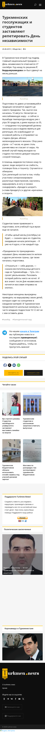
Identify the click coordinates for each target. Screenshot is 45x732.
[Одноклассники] (3, 698)
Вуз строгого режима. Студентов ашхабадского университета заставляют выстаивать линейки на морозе (11, 426)
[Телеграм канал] (7, 698)
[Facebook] (15, 698)
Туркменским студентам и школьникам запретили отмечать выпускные (31, 423)
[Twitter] (22, 698)
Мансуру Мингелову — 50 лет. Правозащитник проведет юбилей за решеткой (18, 570)
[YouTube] (19, 698)
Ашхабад (6, 319)
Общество (16, 49)
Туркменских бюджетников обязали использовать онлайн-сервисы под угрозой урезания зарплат (10, 472)
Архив (4, 688)
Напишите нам (13, 707)
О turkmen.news (8, 684)
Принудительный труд (23, 319)
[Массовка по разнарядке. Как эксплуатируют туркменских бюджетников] (32, 462)
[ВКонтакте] (11, 698)
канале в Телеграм (29, 331)
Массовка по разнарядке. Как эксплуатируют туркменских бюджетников (29, 470)
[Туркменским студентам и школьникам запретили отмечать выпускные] (32, 415)
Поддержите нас (14, 716)
